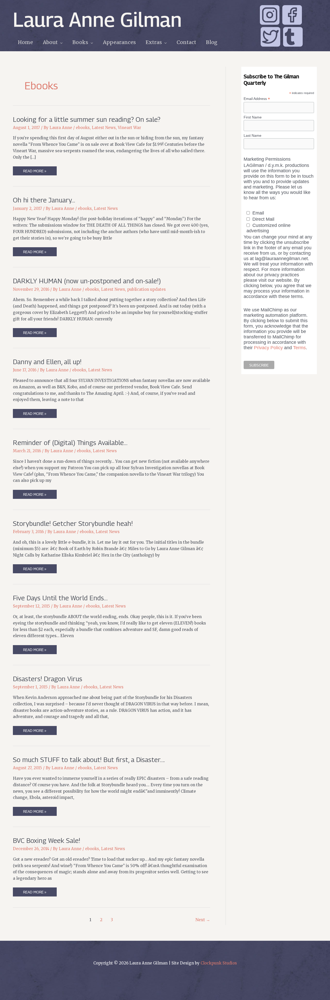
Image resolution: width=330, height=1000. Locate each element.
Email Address (257, 98)
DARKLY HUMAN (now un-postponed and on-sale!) (87, 281)
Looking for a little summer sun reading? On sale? (86, 119)
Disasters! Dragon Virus (47, 679)
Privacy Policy (268, 347)
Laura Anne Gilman (97, 19)
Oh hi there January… (44, 200)
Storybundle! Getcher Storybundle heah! (73, 523)
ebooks (83, 127)
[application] (60, 42)
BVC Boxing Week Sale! (46, 840)
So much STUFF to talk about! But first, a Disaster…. (89, 760)
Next (202, 919)
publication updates (146, 289)
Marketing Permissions (267, 159)
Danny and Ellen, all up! (47, 362)
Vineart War (129, 127)
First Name (253, 117)
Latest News (104, 127)
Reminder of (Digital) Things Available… (70, 443)
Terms (299, 347)
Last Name (252, 135)
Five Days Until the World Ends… (60, 598)
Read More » (34, 171)
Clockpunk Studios (219, 963)
